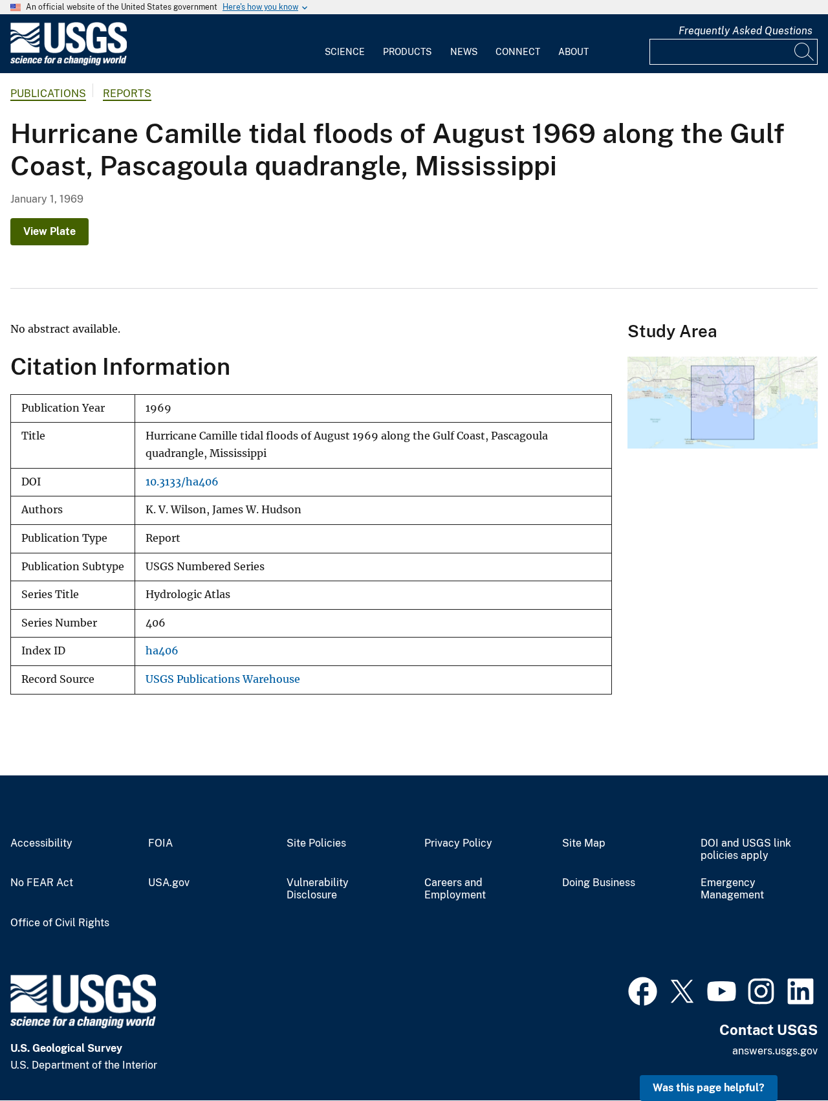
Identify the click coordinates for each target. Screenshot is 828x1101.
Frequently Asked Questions (745, 31)
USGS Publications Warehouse (223, 679)
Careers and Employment (455, 889)
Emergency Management (732, 889)
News (463, 52)
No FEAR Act (41, 883)
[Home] (68, 62)
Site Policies (316, 843)
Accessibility (41, 843)
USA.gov (169, 883)
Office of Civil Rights (59, 923)
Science (345, 52)
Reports (127, 93)
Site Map (583, 843)
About (573, 52)
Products (407, 52)
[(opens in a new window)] (643, 989)
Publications (48, 93)
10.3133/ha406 (182, 482)
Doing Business (598, 883)
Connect (518, 52)
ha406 (162, 651)
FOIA (160, 843)
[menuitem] (345, 44)
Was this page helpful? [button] (709, 1088)
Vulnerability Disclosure (318, 889)
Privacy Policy (458, 843)
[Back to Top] (781, 1054)
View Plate (49, 231)
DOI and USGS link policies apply (746, 850)
